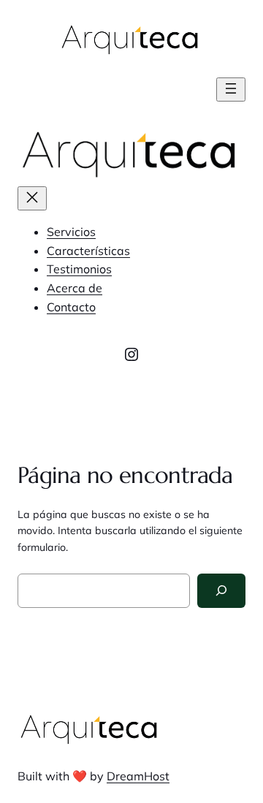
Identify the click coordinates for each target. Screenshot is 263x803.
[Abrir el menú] (230, 89)
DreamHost (138, 776)
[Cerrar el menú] (32, 198)
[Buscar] (221, 591)
